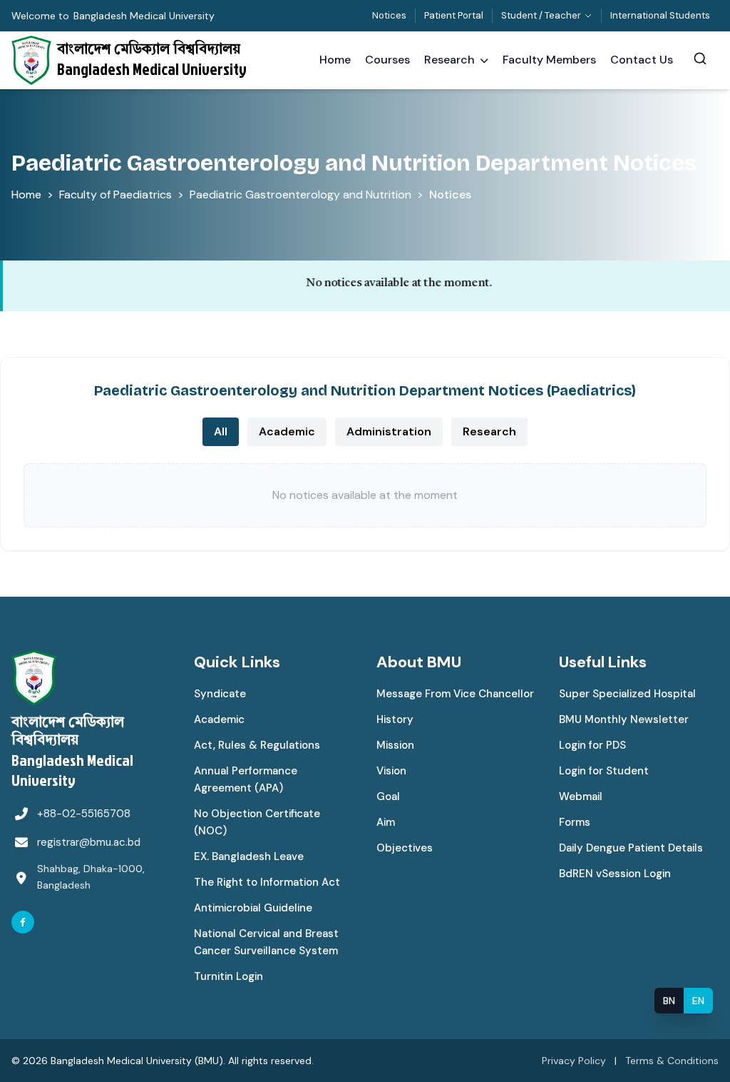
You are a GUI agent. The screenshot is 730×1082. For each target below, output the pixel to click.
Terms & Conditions (672, 1060)
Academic (287, 431)
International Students (660, 15)
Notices (389, 15)
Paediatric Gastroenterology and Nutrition (300, 194)
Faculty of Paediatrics (115, 194)
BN (669, 1000)
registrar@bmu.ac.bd (88, 842)
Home (26, 194)
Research (489, 431)
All (220, 431)
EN (698, 1000)
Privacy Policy (574, 1060)
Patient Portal (453, 15)
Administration (388, 431)
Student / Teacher (541, 15)
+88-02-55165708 (83, 814)
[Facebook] (22, 922)
